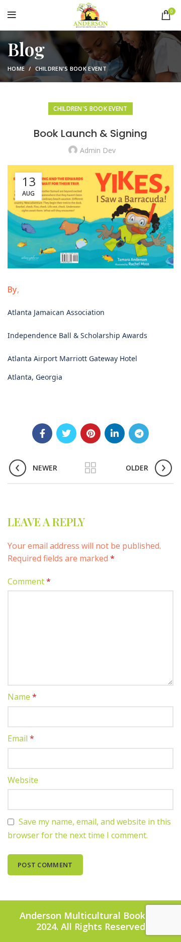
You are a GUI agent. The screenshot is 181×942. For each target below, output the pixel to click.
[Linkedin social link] (115, 433)
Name (22, 696)
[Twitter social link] (66, 433)
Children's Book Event (71, 68)
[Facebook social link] (42, 433)
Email (21, 738)
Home (16, 68)
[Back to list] (90, 468)
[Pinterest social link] (90, 433)
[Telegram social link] (139, 433)
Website (23, 780)
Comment (29, 581)
